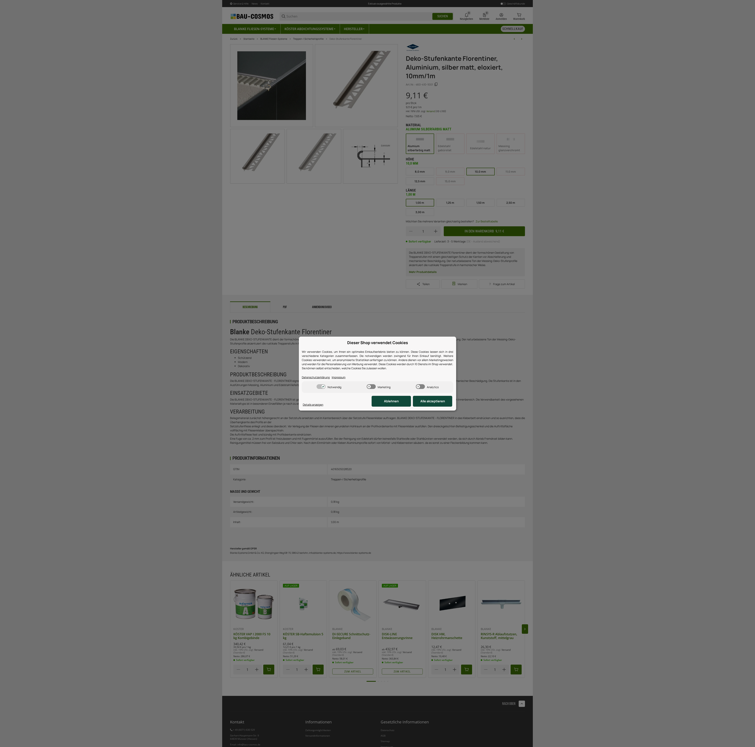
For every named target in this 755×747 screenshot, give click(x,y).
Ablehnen (391, 401)
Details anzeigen (313, 404)
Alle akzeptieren (432, 401)
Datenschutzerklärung (316, 377)
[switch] (321, 386)
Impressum (338, 377)
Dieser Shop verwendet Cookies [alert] (377, 343)
